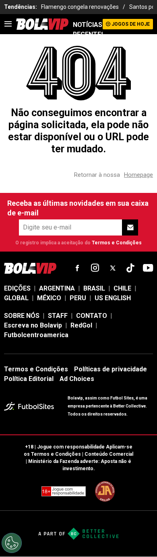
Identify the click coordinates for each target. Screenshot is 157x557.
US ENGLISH (113, 298)
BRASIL (94, 288)
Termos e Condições (117, 243)
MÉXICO (49, 298)
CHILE (122, 288)
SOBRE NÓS (21, 315)
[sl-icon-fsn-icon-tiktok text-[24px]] (130, 268)
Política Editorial (29, 379)
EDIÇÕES (17, 288)
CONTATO (91, 315)
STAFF (58, 315)
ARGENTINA (57, 288)
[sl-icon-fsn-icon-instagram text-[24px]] (95, 268)
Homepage (138, 174)
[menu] (8, 24)
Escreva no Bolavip (33, 325)
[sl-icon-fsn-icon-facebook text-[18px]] (77, 268)
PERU (78, 298)
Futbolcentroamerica (36, 335)
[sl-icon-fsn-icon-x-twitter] (113, 268)
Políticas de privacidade (110, 369)
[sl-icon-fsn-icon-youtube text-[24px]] (148, 268)
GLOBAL (16, 298)
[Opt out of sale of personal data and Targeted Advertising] (12, 543)
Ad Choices (77, 379)
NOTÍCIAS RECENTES (88, 29)
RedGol (81, 325)
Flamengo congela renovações (80, 7)
